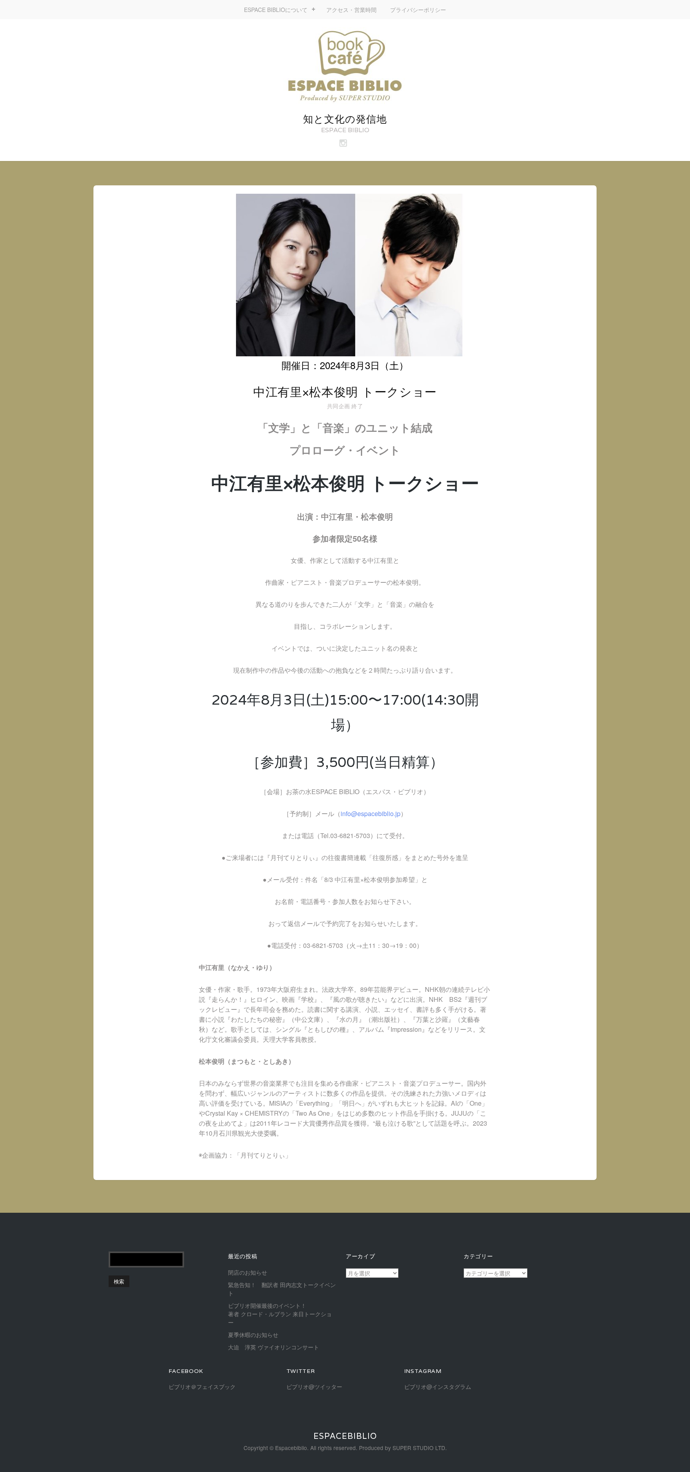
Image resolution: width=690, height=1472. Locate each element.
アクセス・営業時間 (351, 10)
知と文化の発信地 (345, 119)
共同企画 (338, 406)
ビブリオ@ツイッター (314, 1387)
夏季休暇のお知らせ (253, 1335)
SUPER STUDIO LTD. (420, 1448)
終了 (357, 406)
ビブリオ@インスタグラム (437, 1387)
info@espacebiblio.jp (371, 813)
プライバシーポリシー (418, 10)
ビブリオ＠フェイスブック (202, 1387)
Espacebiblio (345, 1436)
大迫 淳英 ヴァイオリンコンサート (273, 1347)
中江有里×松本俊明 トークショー (345, 392)
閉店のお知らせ (247, 1272)
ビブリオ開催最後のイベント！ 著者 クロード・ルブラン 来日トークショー (295, 1313)
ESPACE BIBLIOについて (275, 10)
